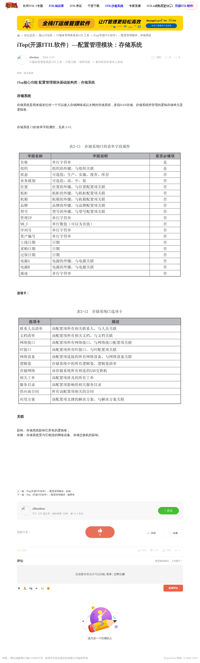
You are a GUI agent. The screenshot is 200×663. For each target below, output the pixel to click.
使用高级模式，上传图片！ (169, 561)
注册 (191, 5)
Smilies (48, 588)
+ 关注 (168, 510)
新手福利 (11, 5)
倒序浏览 (84, 62)
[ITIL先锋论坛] (12, 11)
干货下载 (93, 5)
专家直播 (135, 5)
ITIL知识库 (56, 5)
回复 (24, 550)
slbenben (34, 57)
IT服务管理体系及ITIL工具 (72, 35)
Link (31, 588)
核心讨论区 (46, 35)
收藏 (175, 533)
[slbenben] (22, 59)
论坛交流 (29, 35)
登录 (179, 5)
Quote (36, 588)
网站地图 (15, 658)
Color (25, 588)
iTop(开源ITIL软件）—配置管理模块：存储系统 (122, 35)
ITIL (5, 658)
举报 (153, 533)
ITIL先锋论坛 (18, 35)
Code (42, 588)
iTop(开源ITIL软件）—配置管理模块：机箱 (48, 491)
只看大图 (70, 62)
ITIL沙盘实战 (114, 5)
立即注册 (119, 574)
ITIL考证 (76, 5)
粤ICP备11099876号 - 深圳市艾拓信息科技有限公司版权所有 (54, 658)
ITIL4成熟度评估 (158, 5)
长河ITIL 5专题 (33, 5)
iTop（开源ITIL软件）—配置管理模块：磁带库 (50, 494)
